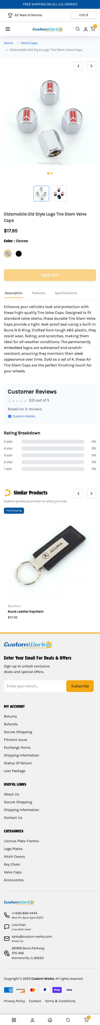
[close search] (77, 29)
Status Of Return (18, 763)
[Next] (91, 66)
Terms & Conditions (60, 1001)
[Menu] (12, 29)
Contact (35, 1001)
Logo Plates (13, 849)
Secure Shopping (18, 732)
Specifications (66, 293)
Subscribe (80, 686)
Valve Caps (29, 43)
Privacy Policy (14, 1001)
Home (8, 43)
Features (38, 293)
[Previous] (78, 66)
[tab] (48, 173)
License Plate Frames (21, 841)
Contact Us (13, 817)
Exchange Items (17, 747)
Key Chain (12, 864)
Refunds (11, 724)
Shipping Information (21, 755)
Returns (10, 716)
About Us (11, 794)
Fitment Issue (15, 739)
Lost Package (14, 771)
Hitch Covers (14, 856)
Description (13, 293)
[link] (85, 29)
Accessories (14, 880)
